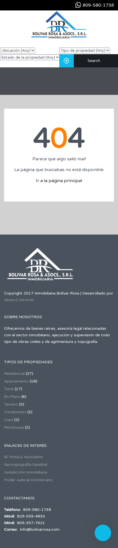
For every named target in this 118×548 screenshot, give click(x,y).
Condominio (15, 412)
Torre (9, 389)
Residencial (14, 373)
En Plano (12, 396)
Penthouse (14, 427)
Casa (8, 419)
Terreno (11, 404)
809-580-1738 (98, 5)
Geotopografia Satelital (25, 464)
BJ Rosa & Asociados (23, 457)
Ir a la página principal (59, 180)
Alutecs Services (19, 300)
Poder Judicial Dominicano (28, 480)
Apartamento (16, 381)
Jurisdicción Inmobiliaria (25, 472)
